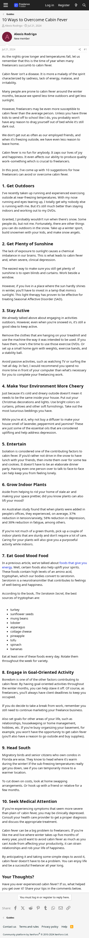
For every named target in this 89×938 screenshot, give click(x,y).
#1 (85, 49)
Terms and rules (29, 926)
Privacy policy (50, 926)
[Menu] (6, 5)
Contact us (9, 926)
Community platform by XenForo (36, 934)
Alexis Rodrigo (14, 25)
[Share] (79, 49)
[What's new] (76, 5)
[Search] (84, 5)
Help (64, 926)
